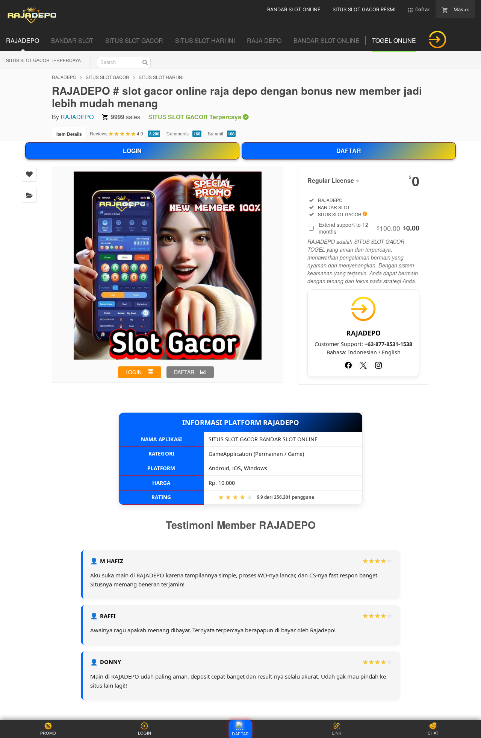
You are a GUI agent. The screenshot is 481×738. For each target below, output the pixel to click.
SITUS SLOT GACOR (107, 77)
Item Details (69, 134)
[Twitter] (363, 365)
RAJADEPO (64, 77)
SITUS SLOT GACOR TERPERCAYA (43, 60)
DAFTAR (348, 150)
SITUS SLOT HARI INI (161, 77)
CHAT (433, 733)
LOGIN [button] (134, 372)
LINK (336, 733)
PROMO (48, 733)
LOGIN (132, 150)
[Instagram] (378, 365)
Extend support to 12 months (369, 228)
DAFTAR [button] (184, 372)
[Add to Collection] (29, 195)
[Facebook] (348, 365)
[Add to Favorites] (29, 174)
